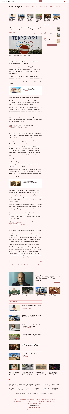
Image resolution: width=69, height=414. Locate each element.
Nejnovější (47, 24)
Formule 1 (27, 388)
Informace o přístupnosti (50, 399)
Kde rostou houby (34, 392)
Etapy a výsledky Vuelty (21, 384)
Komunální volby (11, 389)
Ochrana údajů (43, 399)
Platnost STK (54, 389)
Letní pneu (36, 395)
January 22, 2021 (29, 128)
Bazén (20, 393)
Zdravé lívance (37, 385)
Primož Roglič (19, 388)
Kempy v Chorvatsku (46, 383)
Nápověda (27, 399)
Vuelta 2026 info (19, 383)
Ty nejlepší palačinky (38, 383)
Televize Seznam (35, 401)
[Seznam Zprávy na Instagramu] (34, 407)
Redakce (34, 399)
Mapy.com (24, 392)
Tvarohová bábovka (38, 387)
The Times (31, 69)
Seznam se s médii (42, 401)
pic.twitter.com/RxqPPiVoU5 (14, 223)
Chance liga (28, 383)
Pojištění (17, 264)
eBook (36, 33)
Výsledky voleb (11, 385)
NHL (27, 389)
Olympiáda (28, 264)
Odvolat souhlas (29, 403)
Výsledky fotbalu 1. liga (29, 384)
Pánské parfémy (54, 395)
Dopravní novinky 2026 (55, 385)
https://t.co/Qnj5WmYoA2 (18, 222)
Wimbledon (21, 264)
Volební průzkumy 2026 (12, 384)
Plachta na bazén (24, 393)
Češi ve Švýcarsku (46, 387)
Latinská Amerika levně (47, 388)
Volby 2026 (10, 383)
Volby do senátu (11, 388)
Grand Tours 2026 (20, 389)
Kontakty (31, 399)
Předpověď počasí (29, 392)
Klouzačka (36, 393)
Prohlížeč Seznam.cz (28, 401)
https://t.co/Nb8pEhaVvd (14, 126)
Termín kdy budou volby (12, 387)
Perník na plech (37, 389)
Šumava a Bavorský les (46, 385)
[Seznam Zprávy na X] (32, 407)
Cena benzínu (40, 392)
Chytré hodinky (49, 395)
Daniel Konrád (27, 346)
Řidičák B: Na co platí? (55, 387)
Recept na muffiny (37, 384)
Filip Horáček (27, 356)
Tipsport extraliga (29, 385)
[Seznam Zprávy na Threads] (36, 407)
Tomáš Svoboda (27, 337)
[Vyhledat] (40, 1)
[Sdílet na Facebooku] (40, 261)
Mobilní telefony (20, 395)
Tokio (25, 264)
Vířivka (52, 393)
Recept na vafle (37, 388)
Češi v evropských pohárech (47, 392)
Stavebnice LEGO (26, 395)
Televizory (44, 395)
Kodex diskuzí (48, 401)
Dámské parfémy (31, 395)
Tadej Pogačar (19, 387)
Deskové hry (41, 395)
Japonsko (37, 264)
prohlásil (19, 118)
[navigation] (1, 1)
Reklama (38, 399)
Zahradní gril (49, 393)
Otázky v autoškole (55, 388)
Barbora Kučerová (28, 308)
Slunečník (33, 393)
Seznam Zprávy (12, 32)
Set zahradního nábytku (42, 393)
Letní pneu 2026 (54, 383)
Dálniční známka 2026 (55, 384)
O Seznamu (20, 399)
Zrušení (10, 266)
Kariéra (23, 399)
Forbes (36, 234)
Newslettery (54, 401)
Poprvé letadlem (45, 384)
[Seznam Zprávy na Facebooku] (30, 407)
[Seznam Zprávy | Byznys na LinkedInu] (39, 407)
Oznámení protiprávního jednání (18, 401)
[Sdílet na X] (41, 261)
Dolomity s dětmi (46, 389)
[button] (12, 16)
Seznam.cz (65, 1)
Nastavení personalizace (37, 403)
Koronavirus (33, 264)
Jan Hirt (18, 385)
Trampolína (29, 393)
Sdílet (39, 33)
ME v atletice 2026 (29, 387)
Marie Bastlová (28, 327)
